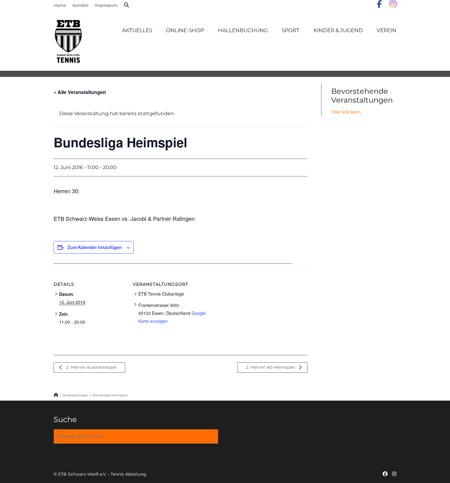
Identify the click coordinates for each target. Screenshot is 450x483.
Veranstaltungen (75, 395)
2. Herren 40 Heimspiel (271, 367)
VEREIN (386, 30)
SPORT (290, 30)
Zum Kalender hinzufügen (95, 247)
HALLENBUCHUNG (243, 30)
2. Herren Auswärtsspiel (90, 367)
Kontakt (80, 5)
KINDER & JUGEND (338, 30)
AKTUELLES (137, 30)
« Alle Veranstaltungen (80, 92)
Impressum (106, 5)
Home (60, 5)
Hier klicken (345, 112)
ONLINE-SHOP (185, 30)
